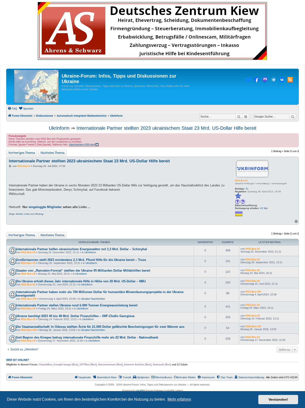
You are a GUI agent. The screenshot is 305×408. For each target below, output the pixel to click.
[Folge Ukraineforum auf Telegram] (273, 80)
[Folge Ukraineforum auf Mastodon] (265, 80)
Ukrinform (59, 128)
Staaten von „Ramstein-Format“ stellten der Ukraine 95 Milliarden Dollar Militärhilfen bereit (83, 270)
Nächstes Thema (53, 152)
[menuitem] (12, 108)
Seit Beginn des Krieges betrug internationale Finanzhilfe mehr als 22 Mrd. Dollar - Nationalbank (87, 337)
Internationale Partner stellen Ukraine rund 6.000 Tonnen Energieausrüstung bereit (76, 305)
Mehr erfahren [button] (179, 399)
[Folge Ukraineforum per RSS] (290, 80)
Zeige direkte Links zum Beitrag (26, 214)
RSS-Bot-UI (241, 180)
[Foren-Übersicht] (36, 87)
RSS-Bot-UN (28, 298)
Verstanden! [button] (278, 399)
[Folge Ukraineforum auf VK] (282, 80)
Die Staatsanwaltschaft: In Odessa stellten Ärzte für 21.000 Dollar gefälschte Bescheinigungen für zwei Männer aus (100, 326)
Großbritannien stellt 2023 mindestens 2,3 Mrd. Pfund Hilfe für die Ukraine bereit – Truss (81, 260)
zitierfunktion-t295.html (82, 144)
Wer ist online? (17, 359)
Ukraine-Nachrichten (93, 298)
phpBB (140, 390)
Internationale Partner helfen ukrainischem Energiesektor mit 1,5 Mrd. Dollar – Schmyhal (81, 249)
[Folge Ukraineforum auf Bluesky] (248, 80)
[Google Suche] (292, 116)
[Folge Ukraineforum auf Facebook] (257, 80)
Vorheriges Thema (21, 152)
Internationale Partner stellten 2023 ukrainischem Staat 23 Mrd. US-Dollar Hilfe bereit (166, 128)
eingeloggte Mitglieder (45, 207)
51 (247, 188)
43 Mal (264, 208)
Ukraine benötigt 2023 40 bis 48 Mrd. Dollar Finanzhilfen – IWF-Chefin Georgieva (75, 316)
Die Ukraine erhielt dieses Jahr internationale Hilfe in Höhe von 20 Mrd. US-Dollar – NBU (81, 281)
